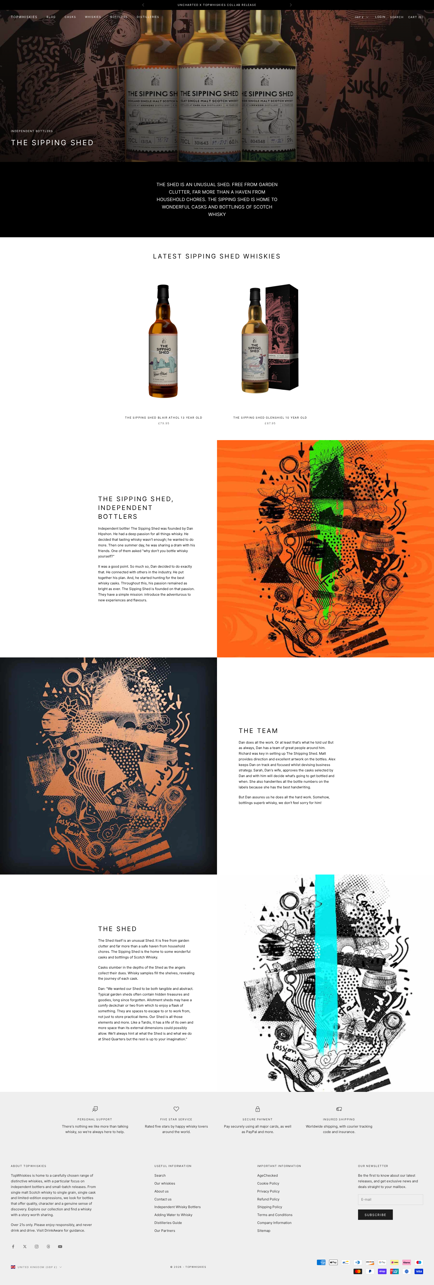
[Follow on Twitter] (25, 1246)
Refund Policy (268, 1199)
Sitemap (263, 1230)
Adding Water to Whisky (173, 1215)
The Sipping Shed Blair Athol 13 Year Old (164, 417)
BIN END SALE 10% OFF (217, 5)
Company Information (274, 1223)
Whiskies (93, 17)
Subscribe (375, 1215)
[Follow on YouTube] (60, 1246)
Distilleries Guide (168, 1223)
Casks (70, 17)
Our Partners (164, 1230)
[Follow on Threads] (48, 1246)
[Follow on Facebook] (13, 1246)
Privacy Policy (268, 1191)
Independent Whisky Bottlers (177, 1207)
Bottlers (119, 17)
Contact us (163, 1199)
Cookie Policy (268, 1183)
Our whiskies (164, 1183)
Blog (51, 17)
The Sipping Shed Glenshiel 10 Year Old (270, 417)
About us (161, 1191)
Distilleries (148, 17)
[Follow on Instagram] (36, 1246)
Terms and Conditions (274, 1215)
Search (160, 1175)
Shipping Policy (269, 1207)
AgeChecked (267, 1175)
